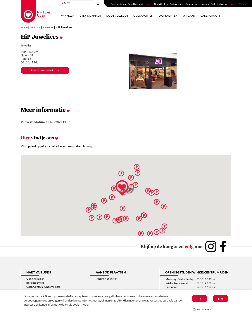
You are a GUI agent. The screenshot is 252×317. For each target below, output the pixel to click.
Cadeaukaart (210, 15)
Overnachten (143, 15)
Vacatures (244, 4)
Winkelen (67, 15)
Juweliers (48, 27)
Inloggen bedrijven (106, 278)
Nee (220, 298)
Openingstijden (118, 4)
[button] (125, 188)
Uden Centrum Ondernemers (169, 4)
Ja (199, 298)
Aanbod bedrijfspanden (197, 4)
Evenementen (168, 15)
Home (24, 27)
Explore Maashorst (220, 4)
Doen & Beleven (117, 15)
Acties (234, 4)
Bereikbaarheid (135, 4)
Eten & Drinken (90, 15)
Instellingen (204, 309)
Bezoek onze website (45, 70)
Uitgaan (189, 15)
